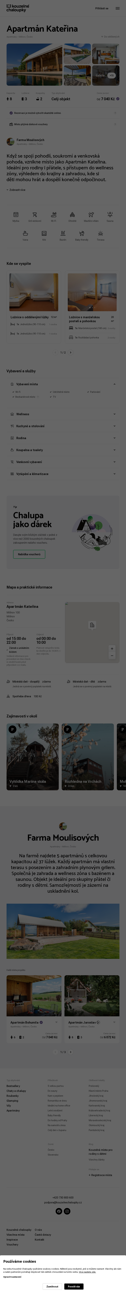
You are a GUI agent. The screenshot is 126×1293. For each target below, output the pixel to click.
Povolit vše (74, 1286)
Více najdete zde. (87, 1272)
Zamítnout (52, 1286)
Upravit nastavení (12, 1276)
